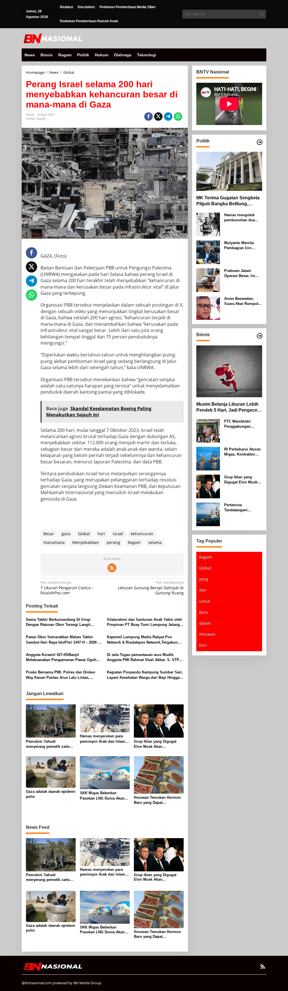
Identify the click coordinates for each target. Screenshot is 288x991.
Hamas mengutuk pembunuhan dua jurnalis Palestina (239, 218)
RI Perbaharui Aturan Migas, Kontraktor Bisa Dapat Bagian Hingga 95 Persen (242, 452)
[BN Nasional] (53, 38)
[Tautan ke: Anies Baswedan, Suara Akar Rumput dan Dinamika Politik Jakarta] (208, 307)
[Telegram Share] (168, 116)
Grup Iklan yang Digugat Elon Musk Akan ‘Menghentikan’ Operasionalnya (155, 744)
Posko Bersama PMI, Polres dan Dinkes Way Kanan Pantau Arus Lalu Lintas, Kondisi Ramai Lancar (60, 675)
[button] (261, 14)
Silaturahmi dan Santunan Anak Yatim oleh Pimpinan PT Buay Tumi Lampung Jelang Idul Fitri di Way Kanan (144, 622)
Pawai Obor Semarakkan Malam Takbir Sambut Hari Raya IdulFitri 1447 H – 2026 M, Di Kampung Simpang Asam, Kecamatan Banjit (64, 640)
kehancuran (142, 533)
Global (30, 118)
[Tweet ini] (158, 116)
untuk (204, 601)
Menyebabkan (85, 542)
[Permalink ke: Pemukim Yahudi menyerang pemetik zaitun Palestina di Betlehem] (51, 720)
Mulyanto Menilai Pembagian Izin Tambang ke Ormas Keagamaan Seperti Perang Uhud (241, 246)
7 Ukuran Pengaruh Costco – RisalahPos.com (67, 587)
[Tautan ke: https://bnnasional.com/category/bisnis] (259, 335)
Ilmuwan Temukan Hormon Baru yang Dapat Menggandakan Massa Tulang (157, 800)
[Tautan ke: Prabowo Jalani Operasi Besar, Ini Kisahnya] (208, 279)
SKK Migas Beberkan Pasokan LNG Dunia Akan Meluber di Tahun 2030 (102, 796)
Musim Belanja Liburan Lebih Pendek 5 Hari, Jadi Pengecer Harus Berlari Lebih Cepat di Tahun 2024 (227, 407)
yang (203, 579)
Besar (48, 533)
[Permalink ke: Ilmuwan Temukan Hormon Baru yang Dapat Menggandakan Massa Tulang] (159, 774)
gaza (66, 533)
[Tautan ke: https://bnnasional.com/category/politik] (259, 142)
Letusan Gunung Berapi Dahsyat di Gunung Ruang (150, 587)
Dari (203, 645)
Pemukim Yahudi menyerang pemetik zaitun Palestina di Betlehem (49, 744)
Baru (203, 612)
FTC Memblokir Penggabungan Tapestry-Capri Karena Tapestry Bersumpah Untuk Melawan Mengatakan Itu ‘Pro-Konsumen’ (242, 424)
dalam (205, 623)
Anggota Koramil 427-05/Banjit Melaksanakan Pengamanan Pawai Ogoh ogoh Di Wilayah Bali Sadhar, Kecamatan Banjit (61, 657)
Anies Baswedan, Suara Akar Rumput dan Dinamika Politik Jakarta (242, 301)
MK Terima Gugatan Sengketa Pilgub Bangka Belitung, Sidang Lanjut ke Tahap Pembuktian (228, 201)
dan (202, 590)
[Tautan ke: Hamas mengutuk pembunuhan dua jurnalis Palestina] (208, 224)
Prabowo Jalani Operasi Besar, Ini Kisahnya (239, 273)
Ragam (41, 118)
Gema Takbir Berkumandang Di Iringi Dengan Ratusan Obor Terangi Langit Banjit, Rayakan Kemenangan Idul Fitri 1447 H (64, 622)
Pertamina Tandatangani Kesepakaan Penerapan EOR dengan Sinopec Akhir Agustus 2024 (241, 508)
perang (113, 542)
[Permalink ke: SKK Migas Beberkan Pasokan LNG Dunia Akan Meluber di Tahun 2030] (105, 772)
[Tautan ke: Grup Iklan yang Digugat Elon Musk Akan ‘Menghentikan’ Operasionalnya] (208, 486)
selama (155, 542)
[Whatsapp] (178, 116)
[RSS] (111, 567)
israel (118, 533)
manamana (54, 542)
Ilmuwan (207, 634)
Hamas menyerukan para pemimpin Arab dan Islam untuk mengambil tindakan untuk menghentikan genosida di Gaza (103, 739)
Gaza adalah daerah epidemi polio (50, 794)
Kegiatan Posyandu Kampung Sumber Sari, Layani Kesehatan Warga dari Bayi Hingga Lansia (145, 675)
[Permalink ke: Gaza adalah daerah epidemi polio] (51, 771)
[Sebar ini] (148, 116)
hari (101, 533)
